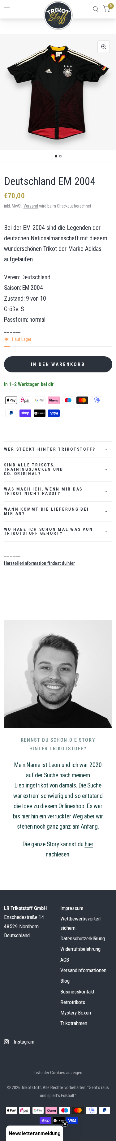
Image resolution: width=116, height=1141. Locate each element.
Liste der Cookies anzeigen (58, 1072)
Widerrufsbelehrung (80, 949)
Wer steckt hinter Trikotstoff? (50, 449)
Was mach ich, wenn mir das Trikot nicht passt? (43, 491)
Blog (65, 981)
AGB (64, 960)
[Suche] (96, 9)
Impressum (71, 908)
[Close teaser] (65, 1124)
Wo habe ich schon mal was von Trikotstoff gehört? (48, 531)
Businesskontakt (77, 992)
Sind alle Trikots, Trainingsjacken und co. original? (33, 469)
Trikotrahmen (73, 1023)
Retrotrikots (72, 1002)
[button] (34, 1133)
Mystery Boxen (75, 1013)
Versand (31, 206)
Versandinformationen (83, 970)
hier (89, 844)
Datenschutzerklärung (82, 938)
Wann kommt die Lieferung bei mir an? (46, 511)
